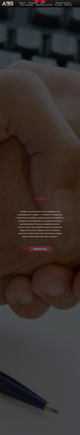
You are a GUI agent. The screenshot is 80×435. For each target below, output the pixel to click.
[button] (40, 249)
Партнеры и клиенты (44, 5)
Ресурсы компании (63, 3)
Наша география (26, 5)
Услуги (42, 3)
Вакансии (68, 5)
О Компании (33, 3)
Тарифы (51, 3)
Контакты (58, 5)
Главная (22, 3)
